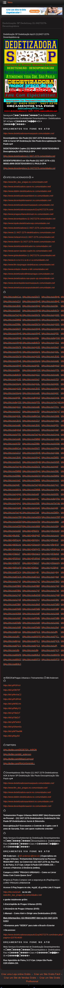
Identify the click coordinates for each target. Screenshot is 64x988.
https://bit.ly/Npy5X (11, 736)
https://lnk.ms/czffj (49, 646)
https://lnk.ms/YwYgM (51, 402)
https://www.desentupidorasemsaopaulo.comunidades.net (29, 283)
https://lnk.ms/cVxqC (31, 508)
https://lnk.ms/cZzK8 (51, 416)
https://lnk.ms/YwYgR (32, 485)
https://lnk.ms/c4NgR (31, 301)
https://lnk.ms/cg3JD (51, 315)
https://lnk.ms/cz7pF (31, 591)
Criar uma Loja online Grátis (16, 974)
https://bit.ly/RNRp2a (51, 549)
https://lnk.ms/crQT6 (50, 370)
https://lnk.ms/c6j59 (50, 333)
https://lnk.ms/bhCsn (12, 297)
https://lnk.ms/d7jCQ (50, 650)
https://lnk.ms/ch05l (50, 494)
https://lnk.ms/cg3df (50, 430)
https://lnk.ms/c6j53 (50, 425)
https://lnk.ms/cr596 (50, 471)
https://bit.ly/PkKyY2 (12, 708)
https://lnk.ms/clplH (50, 508)
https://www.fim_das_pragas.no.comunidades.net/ (25, 182)
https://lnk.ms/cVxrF (11, 499)
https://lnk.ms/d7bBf (50, 609)
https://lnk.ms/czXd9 (12, 627)
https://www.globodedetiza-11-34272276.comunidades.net (29, 255)
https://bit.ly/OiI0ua (30, 568)
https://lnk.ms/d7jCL (50, 636)
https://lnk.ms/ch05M (51, 444)
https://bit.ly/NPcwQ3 (12, 568)
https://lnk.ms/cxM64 (31, 526)
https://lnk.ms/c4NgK (51, 297)
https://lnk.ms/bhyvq (12, 632)
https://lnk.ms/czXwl (50, 627)
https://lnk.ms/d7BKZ (12, 586)
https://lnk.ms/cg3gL (50, 490)
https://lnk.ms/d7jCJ (31, 641)
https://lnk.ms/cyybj (30, 572)
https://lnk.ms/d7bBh (50, 618)
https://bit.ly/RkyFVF (50, 545)
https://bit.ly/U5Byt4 (50, 568)
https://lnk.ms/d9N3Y (12, 659)
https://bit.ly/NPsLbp (12, 540)
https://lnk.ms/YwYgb (12, 315)
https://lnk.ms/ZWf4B (31, 490)
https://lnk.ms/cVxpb (51, 398)
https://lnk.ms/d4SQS (31, 636)
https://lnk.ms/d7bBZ (31, 609)
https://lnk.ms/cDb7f (31, 297)
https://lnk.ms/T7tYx (50, 407)
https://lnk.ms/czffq (30, 650)
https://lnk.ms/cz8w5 (31, 604)
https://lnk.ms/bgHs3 (50, 366)
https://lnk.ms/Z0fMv (12, 324)
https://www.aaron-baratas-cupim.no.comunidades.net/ (27, 251)
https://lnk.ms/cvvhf (30, 494)
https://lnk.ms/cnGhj (50, 526)
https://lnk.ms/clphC (50, 393)
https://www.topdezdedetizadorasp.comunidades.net (26, 223)
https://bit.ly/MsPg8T (31, 535)
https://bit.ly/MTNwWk (12, 731)
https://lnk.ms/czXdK (50, 613)
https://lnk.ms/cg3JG (51, 324)
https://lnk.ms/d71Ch (12, 577)
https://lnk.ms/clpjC (30, 499)
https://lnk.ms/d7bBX (31, 627)
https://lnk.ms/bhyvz (12, 641)
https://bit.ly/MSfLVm (12, 545)
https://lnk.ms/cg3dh (51, 439)
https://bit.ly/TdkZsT (11, 554)
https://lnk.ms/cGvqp (51, 320)
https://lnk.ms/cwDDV (31, 517)
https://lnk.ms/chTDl (50, 379)
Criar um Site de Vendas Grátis (20, 977)
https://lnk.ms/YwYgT (51, 411)
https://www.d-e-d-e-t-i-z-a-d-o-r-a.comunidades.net (26, 260)
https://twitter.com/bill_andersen (17, 754)
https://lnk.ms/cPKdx (50, 448)
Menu (10, 2)
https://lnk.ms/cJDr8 (12, 306)
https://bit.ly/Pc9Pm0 (31, 558)
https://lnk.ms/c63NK (12, 613)
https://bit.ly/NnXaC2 (12, 549)
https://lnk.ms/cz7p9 (12, 581)
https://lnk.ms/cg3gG (12, 494)
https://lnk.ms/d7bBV (12, 623)
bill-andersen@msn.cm (29, 856)
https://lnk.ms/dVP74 (31, 659)
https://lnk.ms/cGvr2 (50, 347)
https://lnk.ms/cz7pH (50, 586)
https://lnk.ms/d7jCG (31, 632)
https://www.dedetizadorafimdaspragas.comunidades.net (28, 274)
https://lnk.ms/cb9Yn (12, 490)
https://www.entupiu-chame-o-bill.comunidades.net (25, 269)
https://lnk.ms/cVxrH (50, 480)
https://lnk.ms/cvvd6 (50, 361)
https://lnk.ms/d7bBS (51, 604)
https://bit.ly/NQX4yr (31, 540)
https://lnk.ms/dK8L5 (31, 655)
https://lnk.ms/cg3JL (50, 352)
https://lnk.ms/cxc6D (12, 531)
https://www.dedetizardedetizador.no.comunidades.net (27, 246)
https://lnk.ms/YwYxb (51, 503)
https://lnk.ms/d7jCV (12, 646)
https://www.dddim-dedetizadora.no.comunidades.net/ (27, 191)
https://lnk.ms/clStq (50, 306)
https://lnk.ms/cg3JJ (50, 343)
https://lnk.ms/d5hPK (12, 655)
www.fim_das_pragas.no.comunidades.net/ (22, 895)
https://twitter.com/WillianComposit (18, 759)
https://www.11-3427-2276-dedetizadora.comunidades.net (29, 232)
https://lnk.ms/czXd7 (12, 618)
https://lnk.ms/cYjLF (50, 485)
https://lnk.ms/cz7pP (12, 595)
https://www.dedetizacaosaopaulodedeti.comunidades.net (29, 287)
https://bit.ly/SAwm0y (31, 545)
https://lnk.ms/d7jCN (51, 641)
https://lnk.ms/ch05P (51, 462)
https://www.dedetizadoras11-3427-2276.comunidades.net (29, 156)
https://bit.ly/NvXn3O (50, 531)
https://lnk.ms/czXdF (31, 613)
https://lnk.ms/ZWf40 (31, 480)
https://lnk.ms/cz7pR (12, 600)
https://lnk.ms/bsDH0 (31, 595)
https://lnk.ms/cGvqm (51, 329)
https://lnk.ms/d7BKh (51, 581)
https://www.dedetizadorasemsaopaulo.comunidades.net (28, 205)
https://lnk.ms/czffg (50, 632)
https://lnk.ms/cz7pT (31, 600)
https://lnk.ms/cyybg (50, 572)
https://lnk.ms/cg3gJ (12, 503)
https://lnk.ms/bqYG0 (51, 338)
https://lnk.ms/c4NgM (31, 310)
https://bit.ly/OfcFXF (11, 563)
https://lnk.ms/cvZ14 (12, 301)
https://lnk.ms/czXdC (50, 623)
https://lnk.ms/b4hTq (50, 310)
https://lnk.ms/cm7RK (12, 517)
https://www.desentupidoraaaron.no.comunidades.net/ (27, 200)
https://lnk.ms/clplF (11, 485)
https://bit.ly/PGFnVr (12, 558)
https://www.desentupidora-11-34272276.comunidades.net (29, 168)
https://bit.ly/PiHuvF (50, 540)
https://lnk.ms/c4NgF (51, 301)
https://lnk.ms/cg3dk (50, 453)
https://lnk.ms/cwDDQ (12, 522)
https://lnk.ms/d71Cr (31, 577)
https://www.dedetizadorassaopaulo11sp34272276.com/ (28, 209)
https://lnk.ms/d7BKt (12, 604)
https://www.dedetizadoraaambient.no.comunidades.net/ (28, 196)
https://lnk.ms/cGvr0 (12, 310)
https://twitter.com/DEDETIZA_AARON (20, 750)
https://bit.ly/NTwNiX (50, 554)
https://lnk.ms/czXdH (31, 623)
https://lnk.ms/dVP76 (51, 659)
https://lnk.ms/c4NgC (31, 306)
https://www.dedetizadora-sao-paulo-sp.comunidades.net (28, 278)
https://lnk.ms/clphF (50, 467)
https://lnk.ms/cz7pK (50, 591)
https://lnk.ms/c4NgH (31, 320)
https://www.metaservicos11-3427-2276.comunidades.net (28, 237)
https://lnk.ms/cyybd (50, 577)
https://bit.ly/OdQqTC (31, 549)
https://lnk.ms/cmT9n (31, 522)
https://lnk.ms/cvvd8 (50, 375)
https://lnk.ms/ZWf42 (50, 476)
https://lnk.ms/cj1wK (12, 892)
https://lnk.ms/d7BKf (31, 586)
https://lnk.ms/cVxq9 (12, 508)
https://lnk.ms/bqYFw (51, 499)
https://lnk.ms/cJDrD (51, 356)
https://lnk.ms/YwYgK (12, 512)
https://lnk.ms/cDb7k (31, 315)
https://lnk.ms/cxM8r (50, 522)
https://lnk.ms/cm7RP (51, 517)
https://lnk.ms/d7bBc (31, 618)
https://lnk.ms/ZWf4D (12, 320)
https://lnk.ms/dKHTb (51, 655)
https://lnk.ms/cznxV (50, 535)
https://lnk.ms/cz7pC (31, 581)
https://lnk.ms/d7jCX (31, 646)
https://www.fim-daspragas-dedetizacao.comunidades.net (28, 265)
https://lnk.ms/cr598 (31, 503)
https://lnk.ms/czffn (11, 650)
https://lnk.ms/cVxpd (51, 434)
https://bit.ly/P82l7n (30, 531)
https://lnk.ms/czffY (11, 636)
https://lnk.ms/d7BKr (50, 600)
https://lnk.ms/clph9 (50, 384)
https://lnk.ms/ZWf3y (51, 512)
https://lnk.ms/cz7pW (51, 595)
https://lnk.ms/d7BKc (12, 591)
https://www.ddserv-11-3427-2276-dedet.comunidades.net (29, 242)
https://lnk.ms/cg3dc (50, 421)
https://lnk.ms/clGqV (50, 388)
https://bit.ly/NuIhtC (11, 535)
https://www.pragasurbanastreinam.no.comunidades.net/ (28, 214)
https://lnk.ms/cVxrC (12, 480)
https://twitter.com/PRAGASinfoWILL (19, 763)
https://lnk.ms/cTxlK (30, 512)
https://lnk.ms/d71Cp (12, 572)
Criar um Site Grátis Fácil (47, 974)
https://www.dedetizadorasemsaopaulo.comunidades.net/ (28, 133)
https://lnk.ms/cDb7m (31, 324)
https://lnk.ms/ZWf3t (50, 457)
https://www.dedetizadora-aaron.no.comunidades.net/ (27, 186)
